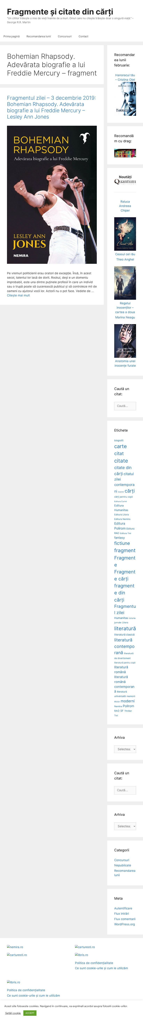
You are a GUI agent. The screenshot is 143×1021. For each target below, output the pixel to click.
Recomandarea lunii (39, 36)
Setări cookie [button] (13, 1013)
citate (121, 461)
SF (121, 710)
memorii (131, 696)
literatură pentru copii (125, 662)
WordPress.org (124, 924)
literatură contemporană (124, 646)
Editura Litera (121, 514)
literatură (125, 628)
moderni (128, 701)
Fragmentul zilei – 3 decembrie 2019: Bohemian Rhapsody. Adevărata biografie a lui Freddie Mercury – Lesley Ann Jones (51, 107)
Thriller (128, 710)
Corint (121, 492)
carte (120, 446)
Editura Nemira (122, 519)
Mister (117, 702)
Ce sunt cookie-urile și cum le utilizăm (101, 968)
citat (119, 453)
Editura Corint (120, 501)
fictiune (122, 543)
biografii (118, 440)
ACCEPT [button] (29, 1013)
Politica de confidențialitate (94, 963)
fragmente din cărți (124, 592)
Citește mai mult (18, 295)
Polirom (128, 706)
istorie (132, 618)
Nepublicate (122, 865)
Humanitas (121, 618)
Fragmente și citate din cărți (60, 11)
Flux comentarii (125, 919)
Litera (125, 622)
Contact (83, 36)
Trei (116, 715)
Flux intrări (121, 913)
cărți (130, 491)
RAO (116, 710)
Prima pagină (11, 36)
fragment (125, 550)
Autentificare (123, 908)
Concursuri (65, 36)
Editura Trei (125, 533)
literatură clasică (124, 634)
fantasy (119, 537)
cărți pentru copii (123, 496)
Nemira (118, 706)
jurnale (117, 622)
